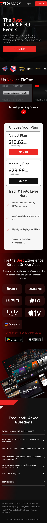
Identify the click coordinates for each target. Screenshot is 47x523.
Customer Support (8, 503)
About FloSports (32, 503)
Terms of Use (35, 507)
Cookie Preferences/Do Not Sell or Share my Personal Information (19, 511)
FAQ (24, 503)
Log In (28, 3)
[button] (23, 110)
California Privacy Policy (10, 507)
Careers (18, 503)
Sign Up (40, 3)
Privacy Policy (24, 507)
